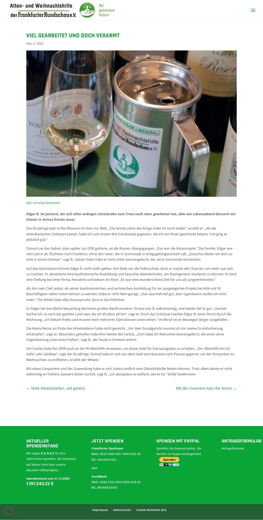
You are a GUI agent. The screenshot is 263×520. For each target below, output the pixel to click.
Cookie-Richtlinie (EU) (151, 510)
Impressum (100, 510)
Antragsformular (233, 448)
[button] (9, 511)
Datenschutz (122, 510)
